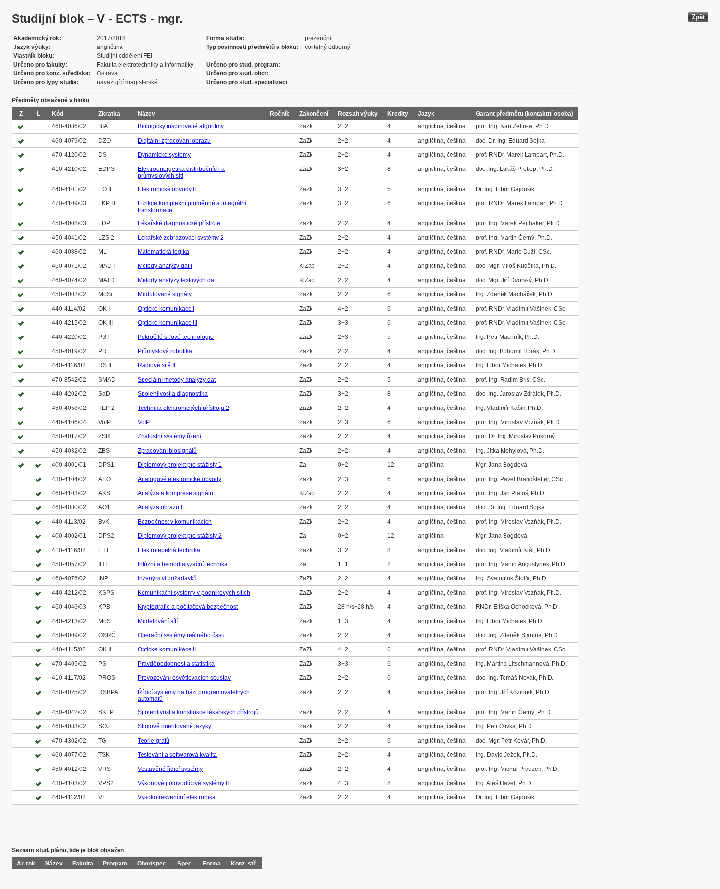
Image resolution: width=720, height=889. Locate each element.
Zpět (698, 17)
